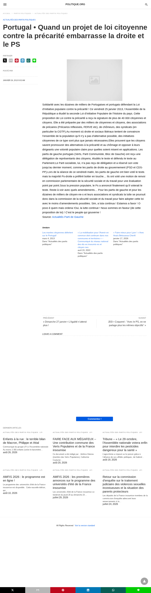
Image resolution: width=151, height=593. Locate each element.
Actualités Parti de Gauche (67, 216)
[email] (37, 590)
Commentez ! (94, 419)
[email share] (11, 60)
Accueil (6, 13)
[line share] (34, 60)
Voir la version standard (85, 525)
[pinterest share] (17, 60)
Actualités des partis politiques (51, 13)
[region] (94, 286)
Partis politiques (22, 13)
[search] (146, 4)
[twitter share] (5, 60)
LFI (41, 432)
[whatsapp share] (28, 60)
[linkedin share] (22, 60)
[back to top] (144, 581)
